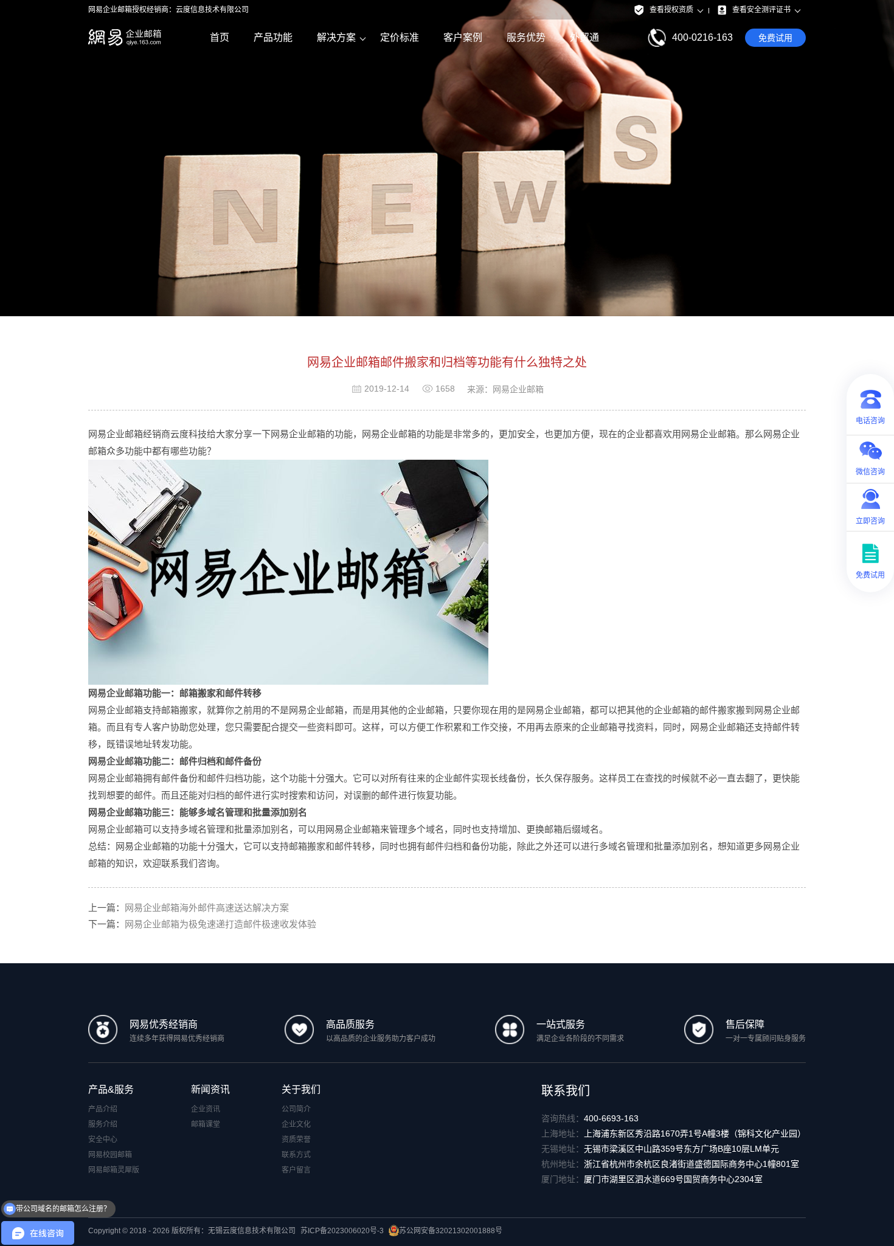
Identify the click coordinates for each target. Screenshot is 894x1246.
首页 (219, 37)
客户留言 (296, 1170)
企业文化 (296, 1124)
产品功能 (273, 37)
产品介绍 (102, 1109)
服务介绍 (102, 1124)
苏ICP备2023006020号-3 (342, 1231)
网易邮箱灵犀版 (113, 1170)
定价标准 (399, 37)
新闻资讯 (210, 1089)
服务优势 (526, 37)
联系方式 (296, 1155)
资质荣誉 (296, 1139)
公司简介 (296, 1109)
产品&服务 (111, 1089)
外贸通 (584, 37)
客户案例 (462, 37)
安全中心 (102, 1139)
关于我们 (301, 1089)
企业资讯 (205, 1109)
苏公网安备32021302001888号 (450, 1231)
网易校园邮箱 (110, 1155)
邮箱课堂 (205, 1124)
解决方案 (336, 37)
